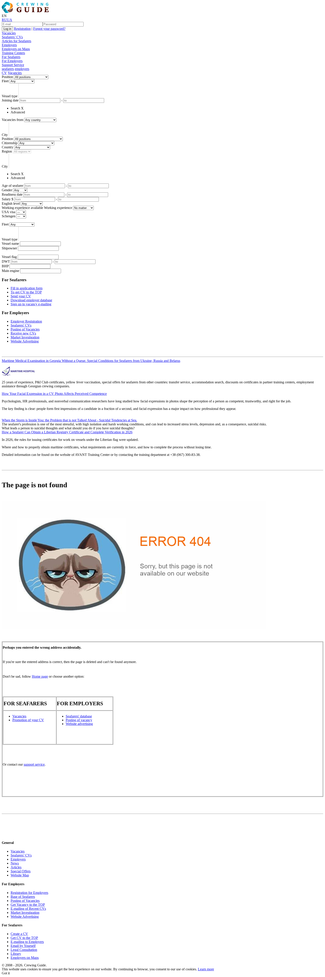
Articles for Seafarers (16, 41)
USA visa (8, 212)
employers (22, 69)
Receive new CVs (23, 333)
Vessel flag (9, 257)
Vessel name (10, 243)
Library (16, 954)
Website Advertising (25, 341)
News (15, 863)
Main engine (10, 271)
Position (7, 77)
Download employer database (31, 300)
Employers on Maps (16, 49)
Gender (7, 190)
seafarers (8, 69)
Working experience (58, 208)
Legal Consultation (24, 950)
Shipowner (9, 248)
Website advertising (79, 724)
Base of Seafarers (23, 897)
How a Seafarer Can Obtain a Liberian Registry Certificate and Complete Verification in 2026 (67, 432)
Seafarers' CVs (21, 325)
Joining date (10, 100)
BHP (5, 266)
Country (7, 147)
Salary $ (7, 199)
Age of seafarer (12, 185)
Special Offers (21, 871)
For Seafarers (11, 57)
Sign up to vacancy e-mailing (31, 304)
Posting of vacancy (79, 720)
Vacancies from (12, 120)
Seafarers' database (79, 716)
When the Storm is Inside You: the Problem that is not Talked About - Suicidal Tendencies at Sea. (69, 420)
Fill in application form (26, 288)
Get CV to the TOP (24, 938)
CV (4, 73)
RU (4, 20)
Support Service (13, 65)
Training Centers (13, 53)
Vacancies (9, 33)
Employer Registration (26, 321)
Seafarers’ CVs (12, 37)
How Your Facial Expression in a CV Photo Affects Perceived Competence (54, 394)
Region (7, 151)
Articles (16, 867)
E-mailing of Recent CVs (28, 908)
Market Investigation (25, 337)
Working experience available (22, 208)
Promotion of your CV (28, 720)
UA (9, 20)
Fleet (5, 81)
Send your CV (21, 296)
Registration (22, 29)
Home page (40, 676)
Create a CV (19, 934)
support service (34, 764)
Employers (9, 45)
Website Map (20, 875)
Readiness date (12, 194)
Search (15, 108)
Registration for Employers (29, 893)
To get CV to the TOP (26, 292)
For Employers (12, 61)
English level (11, 203)
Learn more (206, 969)
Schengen (8, 216)
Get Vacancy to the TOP (28, 904)
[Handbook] (5, 834)
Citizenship (9, 143)
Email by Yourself (23, 946)
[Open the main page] (26, 12)
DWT (6, 261)
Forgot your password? (49, 29)
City (5, 135)
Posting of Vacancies (25, 329)
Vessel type (9, 96)
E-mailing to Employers (27, 942)
